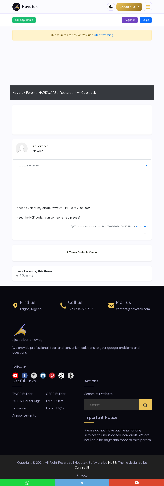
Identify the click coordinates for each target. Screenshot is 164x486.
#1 (147, 165)
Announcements (24, 415)
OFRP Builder (56, 394)
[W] (27, 482)
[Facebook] (25, 375)
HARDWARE (47, 93)
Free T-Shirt (54, 401)
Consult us (127, 7)
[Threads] (71, 375)
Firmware (19, 408)
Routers (65, 93)
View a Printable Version (83, 252)
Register (130, 19)
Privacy (82, 475)
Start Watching (103, 34)
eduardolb (40, 146)
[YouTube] (136, 482)
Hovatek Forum (23, 93)
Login (146, 19)
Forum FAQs (55, 408)
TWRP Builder (22, 394)
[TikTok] (61, 375)
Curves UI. (82, 467)
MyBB (112, 463)
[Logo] (19, 330)
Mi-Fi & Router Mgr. (26, 401)
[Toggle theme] (111, 7)
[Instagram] (43, 375)
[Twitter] (34, 375)
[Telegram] (82, 482)
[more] (140, 149)
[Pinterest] (52, 375)
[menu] (148, 6)
